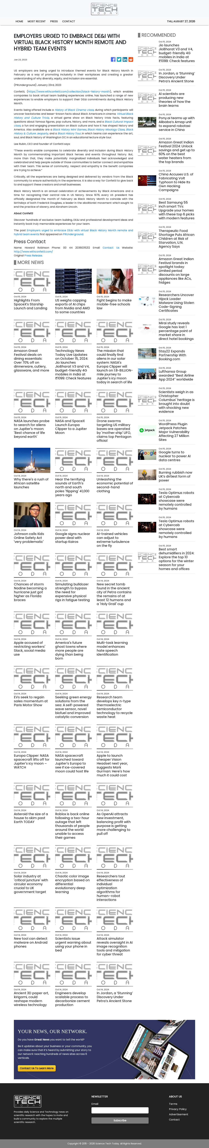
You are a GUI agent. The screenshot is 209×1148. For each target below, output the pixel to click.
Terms (173, 1104)
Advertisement (178, 1114)
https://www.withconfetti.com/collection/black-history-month (69, 91)
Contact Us (111, 248)
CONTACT (68, 21)
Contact (174, 1119)
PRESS (54, 21)
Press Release (33, 255)
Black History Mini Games (69, 129)
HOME (19, 21)
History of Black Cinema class (74, 110)
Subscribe (120, 1120)
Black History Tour (69, 133)
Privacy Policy (178, 1109)
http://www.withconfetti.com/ (33, 251)
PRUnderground (73, 234)
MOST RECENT (37, 21)
